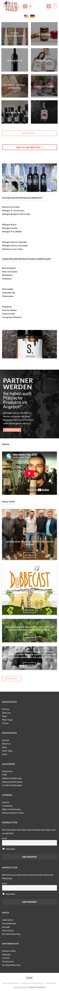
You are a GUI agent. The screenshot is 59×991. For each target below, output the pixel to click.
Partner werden (11, 983)
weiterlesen (29, 555)
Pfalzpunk (7, 306)
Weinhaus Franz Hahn (12, 249)
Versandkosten (9, 923)
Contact (6, 958)
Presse (5, 723)
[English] (26, 16)
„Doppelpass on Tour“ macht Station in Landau (29, 543)
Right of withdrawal (11, 809)
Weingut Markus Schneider (15, 245)
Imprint (5, 802)
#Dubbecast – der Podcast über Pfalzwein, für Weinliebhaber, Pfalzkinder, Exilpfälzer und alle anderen (29, 594)
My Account (8, 961)
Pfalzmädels (7, 289)
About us (6, 743)
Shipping (6, 954)
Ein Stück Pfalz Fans (11, 934)
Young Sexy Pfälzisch (12, 317)
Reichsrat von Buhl (11, 207)
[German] (33, 16)
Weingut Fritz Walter (12, 231)
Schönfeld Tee (8, 292)
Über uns (6, 712)
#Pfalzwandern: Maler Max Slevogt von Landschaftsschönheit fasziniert (29, 628)
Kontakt (6, 927)
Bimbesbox (7, 275)
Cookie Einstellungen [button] (12, 785)
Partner (5, 709)
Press (4, 754)
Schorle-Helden (9, 310)
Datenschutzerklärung (32, 983)
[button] (25, 6)
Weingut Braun (9, 224)
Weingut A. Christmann (13, 210)
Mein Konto (7, 930)
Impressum (7, 771)
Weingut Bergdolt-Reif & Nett (16, 214)
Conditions (7, 805)
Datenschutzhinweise (12, 781)
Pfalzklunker (8, 296)
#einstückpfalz (9, 268)
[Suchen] (30, 6)
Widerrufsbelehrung (11, 778)
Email (4, 838)
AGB (4, 774)
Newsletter (10, 849)
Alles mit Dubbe (9, 271)
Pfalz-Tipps (7, 719)
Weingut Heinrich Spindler (14, 242)
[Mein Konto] (49, 6)
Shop (4, 716)
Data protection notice (12, 812)
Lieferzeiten (7, 919)
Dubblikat (7, 278)
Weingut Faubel (9, 228)
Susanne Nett (8, 313)
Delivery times (9, 951)
